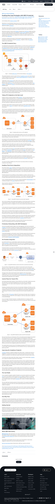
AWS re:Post (42, 480)
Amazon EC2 (20, 49)
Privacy (5, 500)
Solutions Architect (13, 20)
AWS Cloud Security (8, 486)
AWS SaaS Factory (5, 433)
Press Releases (7, 492)
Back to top (27, 494)
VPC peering (11, 294)
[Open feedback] (54, 252)
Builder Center (31, 476)
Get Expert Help (43, 487)
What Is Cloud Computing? (9, 478)
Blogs (5, 490)
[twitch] (45, 498)
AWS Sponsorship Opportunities (44, 26)
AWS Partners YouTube (44, 39)
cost (3, 376)
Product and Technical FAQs (21, 487)
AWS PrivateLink (23, 32)
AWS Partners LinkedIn (44, 36)
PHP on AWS (30, 487)
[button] (14, 5)
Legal (41, 491)
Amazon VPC (11, 50)
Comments (26, 18)
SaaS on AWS (11, 448)
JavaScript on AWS (31, 489)
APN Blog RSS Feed (43, 41)
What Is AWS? (7, 476)
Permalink (20, 18)
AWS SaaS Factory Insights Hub (8, 436)
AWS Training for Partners (43, 25)
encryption (33, 357)
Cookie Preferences (16, 500)
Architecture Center (20, 484)
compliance (31, 39)
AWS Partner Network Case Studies (44, 20)
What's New (6, 488)
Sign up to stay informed (6, 443)
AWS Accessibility (43, 489)
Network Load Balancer (23, 447)
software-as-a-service (5, 24)
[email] (50, 498)
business (25, 158)
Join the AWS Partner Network (44, 23)
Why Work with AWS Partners (44, 21)
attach (24, 149)
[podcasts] (48, 498)
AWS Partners (18, 491)
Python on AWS (31, 482)
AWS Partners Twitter (43, 38)
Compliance (4, 352)
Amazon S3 (30, 77)
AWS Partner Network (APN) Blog (8, 13)
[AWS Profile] (52, 1)
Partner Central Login (42, 24)
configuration (9, 151)
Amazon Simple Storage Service (21, 77)
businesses (30, 140)
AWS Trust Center (19, 480)
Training (17, 478)
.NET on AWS (30, 480)
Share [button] (30, 18)
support (11, 105)
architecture (12, 25)
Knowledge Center (43, 482)
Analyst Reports (19, 489)
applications (10, 36)
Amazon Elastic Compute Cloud (12, 49)
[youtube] (46, 498)
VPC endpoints (29, 73)
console (13, 180)
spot (14, 148)
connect (13, 84)
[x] (38, 498)
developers (17, 31)
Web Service (27, 31)
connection (22, 217)
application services (27, 105)
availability (4, 227)
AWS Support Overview (44, 484)
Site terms (9, 500)
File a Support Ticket (44, 478)
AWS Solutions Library (20, 482)
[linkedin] (41, 498)
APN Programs (15, 446)
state (32, 269)
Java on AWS (30, 484)
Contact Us (42, 476)
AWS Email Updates (43, 40)
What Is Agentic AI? (8, 480)
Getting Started (19, 476)
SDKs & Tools (30, 478)
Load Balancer (9, 149)
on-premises (6, 243)
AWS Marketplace (30, 179)
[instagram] (43, 498)
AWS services (14, 73)
